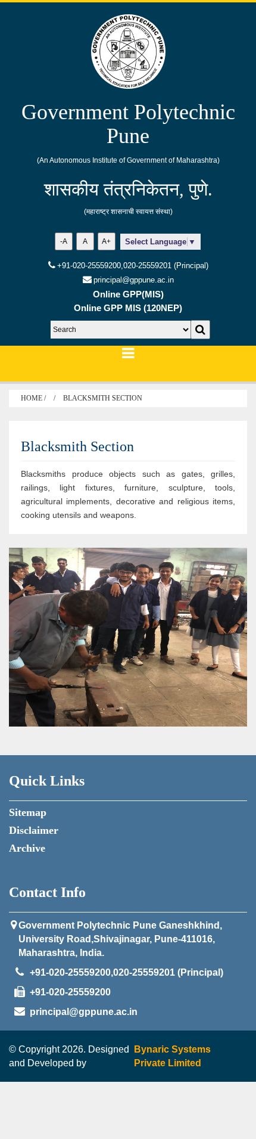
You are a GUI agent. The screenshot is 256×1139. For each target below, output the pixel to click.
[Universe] (128, 51)
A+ (106, 241)
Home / (34, 398)
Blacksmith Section (102, 398)
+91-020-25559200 (70, 992)
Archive (27, 848)
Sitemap (27, 812)
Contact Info (47, 892)
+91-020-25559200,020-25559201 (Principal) (132, 265)
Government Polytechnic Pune (128, 124)
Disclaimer (33, 830)
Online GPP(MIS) (128, 294)
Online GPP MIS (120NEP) (128, 308)
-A (63, 241)
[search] (200, 329)
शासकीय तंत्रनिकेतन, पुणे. (128, 189)
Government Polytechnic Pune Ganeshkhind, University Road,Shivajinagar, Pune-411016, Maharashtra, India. (120, 939)
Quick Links (47, 781)
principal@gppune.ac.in (84, 1012)
